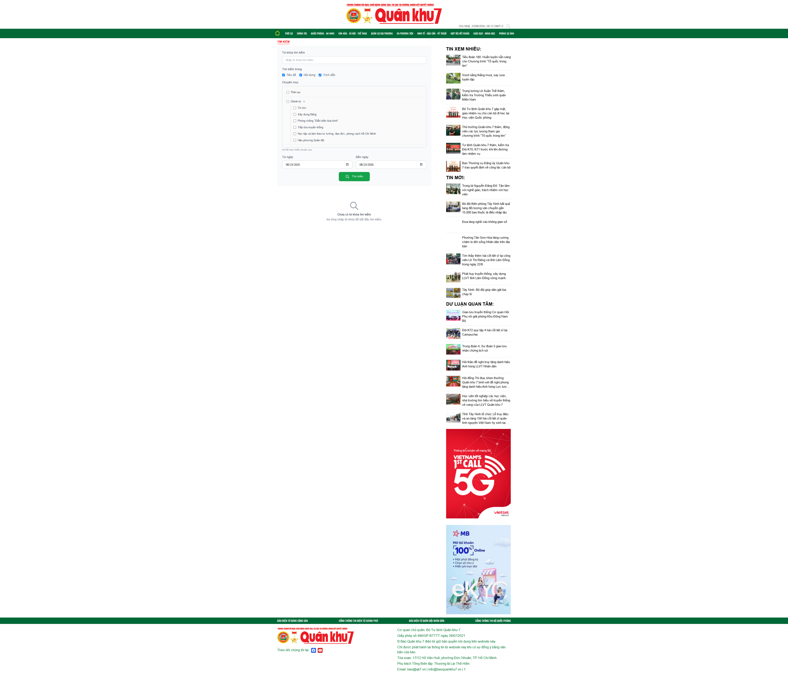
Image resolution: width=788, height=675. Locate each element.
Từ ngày (287, 157)
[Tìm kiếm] (508, 26)
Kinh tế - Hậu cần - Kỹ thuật (432, 33)
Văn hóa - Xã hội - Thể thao (352, 33)
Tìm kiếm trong (292, 69)
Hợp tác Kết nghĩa (460, 33)
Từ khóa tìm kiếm (293, 52)
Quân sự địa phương (382, 33)
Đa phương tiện (405, 33)
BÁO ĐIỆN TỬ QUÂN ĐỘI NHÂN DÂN (426, 621)
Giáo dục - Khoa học (484, 33)
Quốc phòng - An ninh (322, 33)
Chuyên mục (290, 82)
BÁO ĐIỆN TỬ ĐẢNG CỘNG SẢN (292, 621)
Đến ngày (362, 157)
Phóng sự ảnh (506, 33)
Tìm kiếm (357, 176)
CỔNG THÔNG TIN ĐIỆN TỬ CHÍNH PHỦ (358, 621)
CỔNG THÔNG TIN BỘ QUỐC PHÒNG (493, 621)
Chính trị (302, 33)
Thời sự (289, 33)
